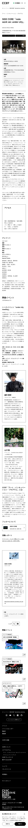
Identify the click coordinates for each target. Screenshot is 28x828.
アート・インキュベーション (9, 752)
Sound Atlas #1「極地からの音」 (11, 661)
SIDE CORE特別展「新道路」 (10, 637)
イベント (7, 8)
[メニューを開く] (25, 3)
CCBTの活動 (5, 740)
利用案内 (4, 774)
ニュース (4, 766)
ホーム (3, 8)
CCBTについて (6, 747)
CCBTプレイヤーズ (7, 757)
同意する (20, 823)
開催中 (4, 731)
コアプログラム (6, 750)
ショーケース (23, 752)
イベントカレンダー (7, 728)
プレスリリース (6, 769)
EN (22, 3)
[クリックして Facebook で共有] (18, 624)
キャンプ (18, 752)
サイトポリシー (6, 781)
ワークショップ (6, 754)
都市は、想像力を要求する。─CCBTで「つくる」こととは (12, 686)
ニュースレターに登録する (13, 719)
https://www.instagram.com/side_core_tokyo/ (13, 602)
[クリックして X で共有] (14, 624)
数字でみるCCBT (7, 760)
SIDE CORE (8, 564)
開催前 (4, 733)
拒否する (8, 823)
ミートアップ (13, 754)
